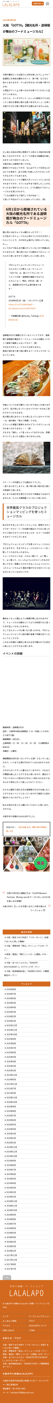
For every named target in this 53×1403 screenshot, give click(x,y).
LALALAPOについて (37, 1325)
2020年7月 (11, 1115)
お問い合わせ (8, 1330)
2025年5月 (11, 1056)
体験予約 (37, 3)
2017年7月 (11, 1268)
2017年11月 (11, 1259)
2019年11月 (11, 1151)
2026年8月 (11, 989)
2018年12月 (11, 1201)
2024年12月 (11, 1075)
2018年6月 (11, 1228)
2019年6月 (11, 1174)
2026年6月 (11, 998)
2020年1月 (11, 1142)
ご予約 (32, 1330)
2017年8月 (11, 1264)
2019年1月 (11, 1196)
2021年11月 (11, 1084)
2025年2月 (11, 1070)
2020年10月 (11, 1102)
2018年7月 (11, 1223)
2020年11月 (11, 1097)
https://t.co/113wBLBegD (20, 304)
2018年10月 (11, 1210)
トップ (5, 1316)
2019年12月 (11, 1147)
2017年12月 (11, 1255)
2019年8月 (11, 1165)
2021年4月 (11, 1093)
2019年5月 (11, 1178)
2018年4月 (11, 1237)
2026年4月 (11, 1007)
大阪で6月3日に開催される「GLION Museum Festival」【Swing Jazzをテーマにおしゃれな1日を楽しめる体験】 (28, 897)
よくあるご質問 (9, 1320)
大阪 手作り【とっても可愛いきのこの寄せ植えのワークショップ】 (24, 908)
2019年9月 (11, 1160)
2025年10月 (11, 1034)
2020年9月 (11, 1106)
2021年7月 (11, 1088)
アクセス (6, 1325)
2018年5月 (11, 1232)
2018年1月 (11, 1250)
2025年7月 (11, 1047)
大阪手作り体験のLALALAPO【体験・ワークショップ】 (27, 1303)
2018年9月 (11, 1214)
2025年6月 (11, 1052)
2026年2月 (11, 1016)
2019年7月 (11, 1169)
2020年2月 (11, 1138)
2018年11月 (11, 1205)
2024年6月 (11, 1079)
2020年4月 (11, 1129)
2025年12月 (11, 1025)
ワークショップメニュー (39, 1316)
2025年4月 (11, 1061)
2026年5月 (11, 1002)
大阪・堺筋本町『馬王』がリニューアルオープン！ (25, 1350)
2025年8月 (11, 1043)
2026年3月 (11, 1011)
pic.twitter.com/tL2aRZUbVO (22, 308)
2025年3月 (11, 1066)
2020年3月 (11, 1133)
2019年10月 (11, 1156)
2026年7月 (11, 993)
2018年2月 (11, 1246)
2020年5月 (11, 1124)
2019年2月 (11, 1192)
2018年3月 (11, 1241)
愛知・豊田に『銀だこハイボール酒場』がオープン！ (26, 1354)
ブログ (32, 1320)
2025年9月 (11, 1038)
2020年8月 (11, 1111)
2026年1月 (11, 1020)
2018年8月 (11, 1219)
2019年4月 (11, 1183)
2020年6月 (11, 1120)
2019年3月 (11, 1187)
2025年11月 (11, 1029)
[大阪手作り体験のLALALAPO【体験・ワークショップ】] (26, 1295)
